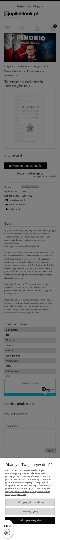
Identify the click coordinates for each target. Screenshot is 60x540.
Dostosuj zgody (30, 511)
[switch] (7, 533)
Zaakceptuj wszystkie (30, 520)
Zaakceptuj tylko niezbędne (30, 502)
